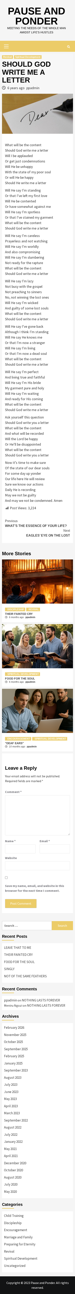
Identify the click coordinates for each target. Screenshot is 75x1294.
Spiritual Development (27, 57)
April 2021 (11, 1156)
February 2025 (14, 1056)
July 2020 (10, 1184)
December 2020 (15, 1163)
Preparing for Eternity (19, 1244)
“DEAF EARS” (14, 743)
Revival (7, 57)
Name (10, 841)
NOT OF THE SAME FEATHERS (25, 976)
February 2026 (14, 1027)
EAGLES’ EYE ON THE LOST (48, 533)
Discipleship (15, 609)
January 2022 (13, 1141)
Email (45, 841)
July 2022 (10, 1134)
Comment (13, 792)
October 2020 (13, 1170)
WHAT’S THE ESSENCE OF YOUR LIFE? (36, 523)
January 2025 (13, 1063)
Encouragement (18, 738)
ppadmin (32, 88)
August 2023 (12, 1077)
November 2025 (15, 1035)
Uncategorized (15, 1265)
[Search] (68, 47)
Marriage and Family (18, 1237)
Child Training (14, 1215)
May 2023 (10, 1099)
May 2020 (10, 1191)
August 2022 (12, 1127)
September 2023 (16, 1070)
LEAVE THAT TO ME (17, 947)
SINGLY (9, 969)
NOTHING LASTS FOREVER (41, 1000)
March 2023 (12, 1113)
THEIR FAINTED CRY (19, 613)
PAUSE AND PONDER (36, 16)
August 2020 (12, 1177)
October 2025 (13, 1042)
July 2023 (10, 1084)
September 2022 (16, 1120)
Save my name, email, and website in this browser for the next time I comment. (34, 888)
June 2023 (11, 1092)
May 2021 (10, 1149)
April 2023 (11, 1106)
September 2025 (16, 1049)
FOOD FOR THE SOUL (20, 678)
